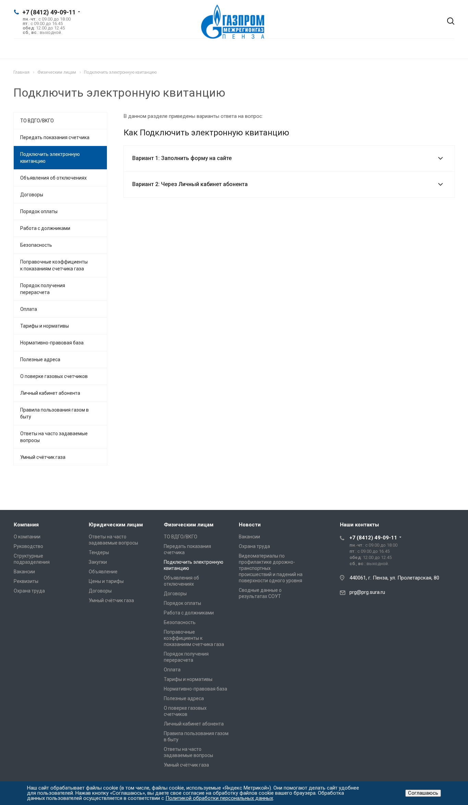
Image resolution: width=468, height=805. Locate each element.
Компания (26, 525)
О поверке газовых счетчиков (54, 376)
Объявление (103, 571)
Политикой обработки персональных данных (219, 798)
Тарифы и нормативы (44, 326)
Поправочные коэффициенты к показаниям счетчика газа (54, 265)
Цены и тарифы (106, 581)
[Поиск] (445, 21)
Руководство (28, 546)
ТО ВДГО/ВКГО (37, 120)
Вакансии (24, 571)
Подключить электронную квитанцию (50, 157)
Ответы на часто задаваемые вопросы (54, 437)
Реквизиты (26, 581)
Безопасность (36, 245)
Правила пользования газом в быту (54, 413)
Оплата (28, 309)
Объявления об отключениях (53, 178)
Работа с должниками (45, 228)
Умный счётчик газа (42, 457)
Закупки (98, 562)
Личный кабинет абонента (50, 393)
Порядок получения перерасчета (42, 289)
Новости (250, 525)
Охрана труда (29, 591)
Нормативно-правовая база (52, 342)
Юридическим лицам (116, 525)
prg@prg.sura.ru (367, 592)
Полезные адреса (40, 359)
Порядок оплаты (39, 211)
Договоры (31, 194)
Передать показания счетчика (54, 137)
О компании (27, 536)
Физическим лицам (188, 525)
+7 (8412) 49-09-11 (49, 12)
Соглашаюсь (423, 793)
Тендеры (99, 552)
